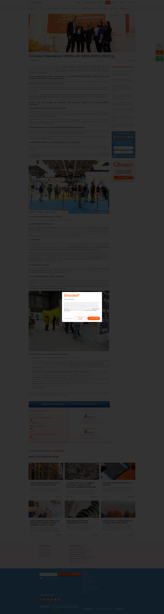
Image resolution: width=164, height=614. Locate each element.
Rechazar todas (80, 318)
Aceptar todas (93, 318)
